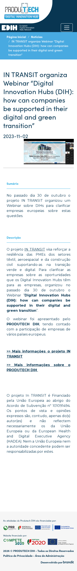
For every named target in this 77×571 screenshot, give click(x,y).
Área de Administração (49, 556)
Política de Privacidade (18, 556)
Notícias (37, 37)
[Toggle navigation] (67, 27)
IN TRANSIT (34, 249)
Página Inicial (16, 37)
